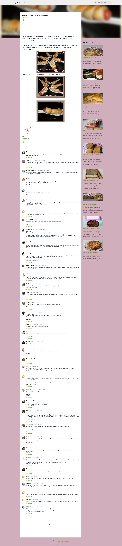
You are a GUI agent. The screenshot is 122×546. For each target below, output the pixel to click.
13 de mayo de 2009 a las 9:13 (35, 292)
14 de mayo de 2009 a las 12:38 (36, 436)
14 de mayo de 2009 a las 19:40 (37, 457)
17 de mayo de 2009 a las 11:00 (37, 492)
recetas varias (26, 138)
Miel (27, 424)
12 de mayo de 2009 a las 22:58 (38, 241)
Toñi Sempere (29, 219)
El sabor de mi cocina (31, 170)
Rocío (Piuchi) (30, 265)
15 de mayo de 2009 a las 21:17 (37, 483)
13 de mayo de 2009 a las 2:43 (35, 274)
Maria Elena (29, 160)
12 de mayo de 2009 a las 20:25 (35, 151)
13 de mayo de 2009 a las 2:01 (40, 265)
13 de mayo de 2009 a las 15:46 (37, 341)
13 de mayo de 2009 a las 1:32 (40, 253)
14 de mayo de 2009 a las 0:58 (35, 424)
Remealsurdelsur (30, 349)
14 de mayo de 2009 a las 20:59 (39, 468)
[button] (23, 20)
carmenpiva (29, 389)
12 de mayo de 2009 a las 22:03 (41, 199)
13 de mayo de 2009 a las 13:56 (35, 302)
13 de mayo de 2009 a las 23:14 (36, 410)
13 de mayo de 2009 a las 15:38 (35, 331)
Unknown (28, 492)
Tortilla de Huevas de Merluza (90, 204)
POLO (27, 274)
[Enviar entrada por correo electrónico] (23, 137)
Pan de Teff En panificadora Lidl (90, 180)
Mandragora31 (30, 253)
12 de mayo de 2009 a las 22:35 (39, 229)
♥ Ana (27, 410)
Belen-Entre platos (31, 400)
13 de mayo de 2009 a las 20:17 (34, 376)
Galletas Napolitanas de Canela (90, 130)
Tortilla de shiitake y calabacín (90, 252)
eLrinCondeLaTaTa (31, 312)
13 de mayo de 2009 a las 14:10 (42, 312)
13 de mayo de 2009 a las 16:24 (41, 349)
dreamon (28, 483)
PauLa (28, 179)
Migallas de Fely (20, 2)
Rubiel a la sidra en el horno (89, 57)
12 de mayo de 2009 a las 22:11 (36, 211)
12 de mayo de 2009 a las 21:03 (44, 170)
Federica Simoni (30, 358)
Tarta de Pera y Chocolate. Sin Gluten (91, 228)
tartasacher (29, 229)
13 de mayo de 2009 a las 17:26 (41, 358)
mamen (28, 211)
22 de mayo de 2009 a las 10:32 (36, 506)
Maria (27, 283)
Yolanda (28, 341)
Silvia (27, 302)
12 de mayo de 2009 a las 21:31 (36, 178)
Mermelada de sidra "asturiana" (90, 81)
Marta (27, 292)
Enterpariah (29, 468)
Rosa (27, 151)
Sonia (27, 436)
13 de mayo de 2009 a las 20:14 (35, 366)
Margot (28, 447)
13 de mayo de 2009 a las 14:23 (37, 324)
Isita (27, 331)
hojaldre (47, 45)
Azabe (28, 506)
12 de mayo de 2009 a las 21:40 (35, 190)
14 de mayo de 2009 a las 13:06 (37, 447)
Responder (29, 157)
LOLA (27, 476)
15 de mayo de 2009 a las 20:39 (36, 476)
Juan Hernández (30, 200)
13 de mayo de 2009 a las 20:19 (39, 389)
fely (27, 366)
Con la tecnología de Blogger (62, 541)
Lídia (27, 190)
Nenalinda (28, 241)
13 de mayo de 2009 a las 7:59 (35, 283)
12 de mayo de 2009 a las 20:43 (39, 160)
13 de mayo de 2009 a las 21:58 (42, 400)
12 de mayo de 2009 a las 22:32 (40, 219)
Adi (49, 38)
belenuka (28, 457)
